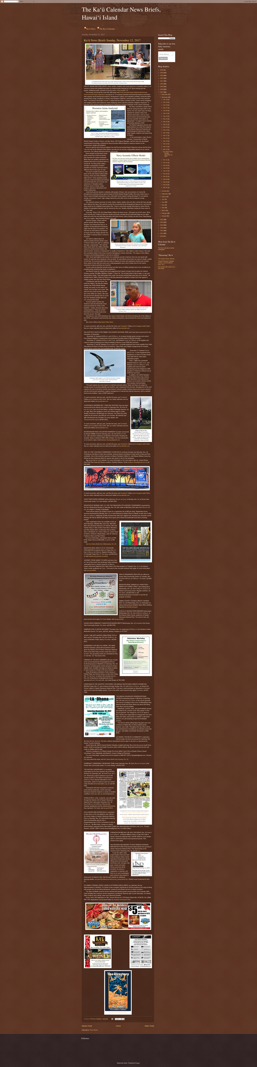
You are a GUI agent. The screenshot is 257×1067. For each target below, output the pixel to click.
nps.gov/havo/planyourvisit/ (103, 879)
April (163, 207)
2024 (161, 72)
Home (118, 1026)
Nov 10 (165, 162)
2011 (161, 233)
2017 (161, 92)
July (163, 199)
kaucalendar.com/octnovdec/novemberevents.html (134, 812)
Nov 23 (165, 119)
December (165, 94)
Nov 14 (165, 144)
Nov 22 (165, 121)
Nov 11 (165, 160)
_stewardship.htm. (122, 879)
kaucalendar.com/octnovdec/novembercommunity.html (134, 816)
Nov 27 (165, 108)
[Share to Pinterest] (123, 1019)
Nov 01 (165, 187)
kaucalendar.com (124, 328)
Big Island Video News (106, 322)
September (165, 194)
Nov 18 (165, 133)
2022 (161, 78)
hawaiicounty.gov (132, 607)
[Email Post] (112, 1019)
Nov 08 (165, 168)
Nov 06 (165, 173)
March (164, 210)
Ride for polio (97, 460)
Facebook (124, 326)
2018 (161, 89)
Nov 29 (165, 102)
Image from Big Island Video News (136, 83)
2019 (161, 86)
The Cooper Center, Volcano (166, 258)
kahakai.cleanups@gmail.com (110, 440)
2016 (161, 219)
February (164, 213)
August (164, 196)
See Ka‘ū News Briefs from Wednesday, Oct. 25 (101, 544)
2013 (161, 228)
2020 (161, 84)
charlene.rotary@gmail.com (136, 462)
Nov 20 (165, 127)
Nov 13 (165, 146)
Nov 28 (165, 105)
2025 (161, 70)
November (165, 97)
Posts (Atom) (94, 1030)
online (119, 90)
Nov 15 (165, 141)
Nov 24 (165, 116)
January (164, 216)
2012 (161, 230)
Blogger (137, 1063)
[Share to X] (120, 1019)
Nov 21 (165, 124)
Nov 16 (165, 138)
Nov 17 (165, 135)
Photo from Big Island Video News (134, 247)
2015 (161, 222)
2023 (161, 75)
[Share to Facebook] (122, 1019)
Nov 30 (165, 99)
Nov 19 (165, 130)
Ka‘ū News (90, 28)
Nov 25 (165, 113)
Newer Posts (87, 1026)
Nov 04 (165, 179)
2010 (161, 236)
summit (114, 879)
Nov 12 (165, 149)
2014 (161, 225)
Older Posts (149, 1026)
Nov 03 (165, 182)
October (164, 191)
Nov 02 (165, 184)
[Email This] (116, 1019)
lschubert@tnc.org (101, 784)
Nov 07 (165, 171)
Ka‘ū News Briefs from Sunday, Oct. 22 (116, 759)
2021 (161, 81)
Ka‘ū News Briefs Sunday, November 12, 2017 (112, 40)
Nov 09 (165, 165)
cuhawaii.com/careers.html (121, 899)
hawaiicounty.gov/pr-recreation (98, 556)
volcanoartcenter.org (90, 419)
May (163, 205)
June (163, 202)
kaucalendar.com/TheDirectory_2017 (118, 1012)
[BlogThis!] (118, 1019)
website (106, 100)
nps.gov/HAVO (91, 570)
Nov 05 (165, 176)
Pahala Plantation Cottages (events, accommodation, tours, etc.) (166, 262)
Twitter (148, 326)
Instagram (139, 326)
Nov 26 (165, 110)
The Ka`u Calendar (107, 28)
